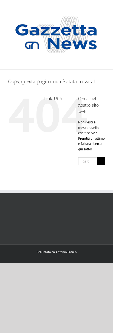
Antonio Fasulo (66, 252)
